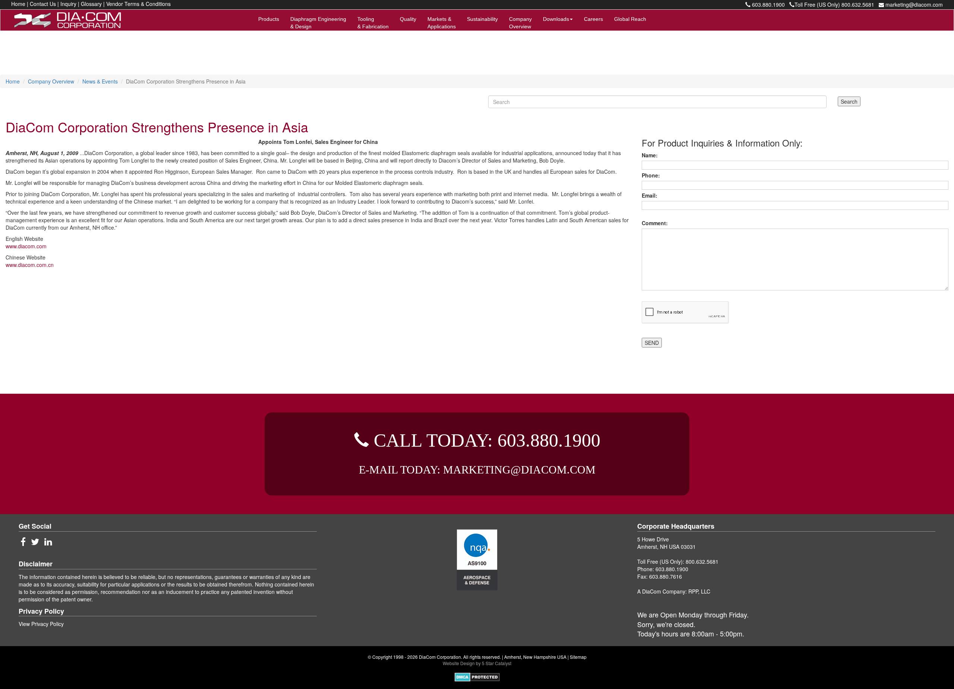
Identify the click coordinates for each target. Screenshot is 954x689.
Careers (593, 19)
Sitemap (578, 657)
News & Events (100, 81)
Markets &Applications (441, 22)
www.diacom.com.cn (30, 264)
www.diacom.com (26, 246)
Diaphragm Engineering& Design (318, 22)
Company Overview (51, 81)
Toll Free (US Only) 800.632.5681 (834, 4)
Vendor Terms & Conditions (138, 3)
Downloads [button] (556, 19)
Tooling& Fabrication (373, 22)
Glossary (91, 3)
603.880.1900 (768, 4)
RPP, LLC (699, 591)
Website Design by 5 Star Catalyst (477, 663)
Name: (651, 155)
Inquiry (68, 3)
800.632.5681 (702, 561)
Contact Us (43, 3)
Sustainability (482, 19)
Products (268, 19)
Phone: (652, 175)
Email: (651, 195)
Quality (408, 19)
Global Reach (630, 19)
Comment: (656, 223)
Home (18, 3)
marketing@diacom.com (913, 4)
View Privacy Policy (41, 623)
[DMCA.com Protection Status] (477, 676)
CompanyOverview (520, 22)
